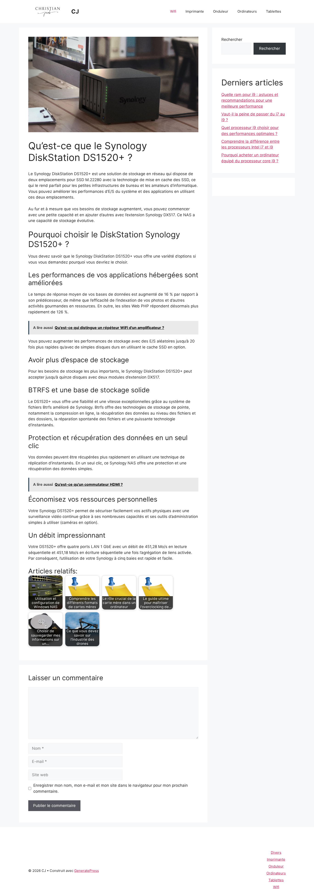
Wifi (173, 11)
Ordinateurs (247, 11)
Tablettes (273, 11)
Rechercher (231, 39)
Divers (276, 852)
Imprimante (195, 11)
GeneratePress (86, 870)
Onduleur (220, 11)
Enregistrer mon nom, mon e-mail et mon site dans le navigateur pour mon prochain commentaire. (110, 788)
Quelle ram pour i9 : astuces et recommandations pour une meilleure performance (249, 100)
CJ (75, 11)
